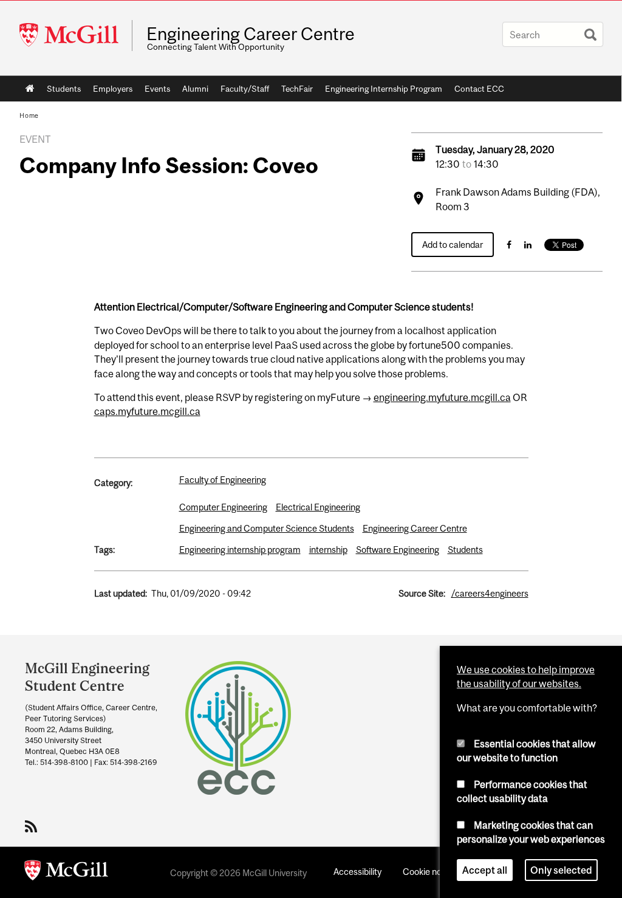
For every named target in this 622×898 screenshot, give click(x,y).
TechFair (297, 89)
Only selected (561, 870)
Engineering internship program (240, 549)
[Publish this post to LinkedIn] (527, 244)
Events (157, 89)
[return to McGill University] (66, 872)
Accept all (484, 870)
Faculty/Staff (244, 89)
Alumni (195, 89)
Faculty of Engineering (222, 480)
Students (64, 89)
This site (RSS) (33, 826)
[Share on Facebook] (509, 244)
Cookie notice (429, 871)
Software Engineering (397, 549)
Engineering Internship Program (383, 89)
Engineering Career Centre (250, 34)
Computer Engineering (223, 507)
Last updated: (120, 593)
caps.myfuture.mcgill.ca (147, 411)
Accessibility (357, 871)
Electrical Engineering (318, 507)
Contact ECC (479, 89)
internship (328, 549)
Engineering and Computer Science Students (266, 528)
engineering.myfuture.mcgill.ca (442, 397)
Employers (112, 89)
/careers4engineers (489, 593)
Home (30, 88)
